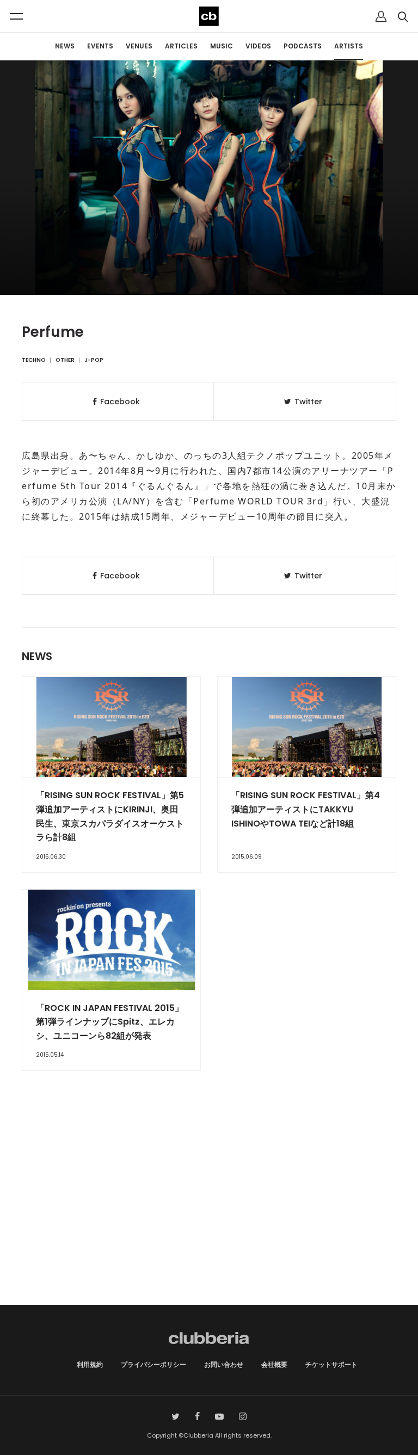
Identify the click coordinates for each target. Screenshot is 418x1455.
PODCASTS (303, 46)
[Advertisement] (209, 1212)
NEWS (65, 46)
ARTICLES (181, 46)
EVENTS (100, 46)
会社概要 (274, 1364)
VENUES (139, 46)
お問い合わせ (223, 1364)
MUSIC (221, 46)
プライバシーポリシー (153, 1364)
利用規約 (90, 1364)
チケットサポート (331, 1364)
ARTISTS (348, 46)
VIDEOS (258, 46)
